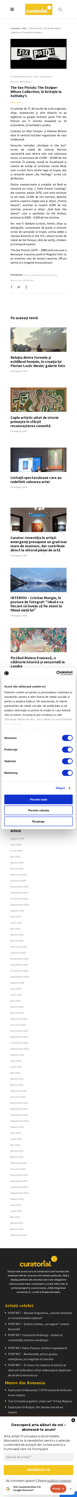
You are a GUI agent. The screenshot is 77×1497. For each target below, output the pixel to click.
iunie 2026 (16, 850)
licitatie (51, 275)
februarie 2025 (18, 946)
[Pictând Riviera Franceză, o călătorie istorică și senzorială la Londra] (38, 640)
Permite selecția (38, 810)
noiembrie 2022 (19, 1108)
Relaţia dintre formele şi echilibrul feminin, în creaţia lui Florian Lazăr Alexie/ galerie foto (37, 361)
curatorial (15, 28)
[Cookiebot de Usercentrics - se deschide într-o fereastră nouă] (56, 673)
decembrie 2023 (19, 1030)
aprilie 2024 (17, 1006)
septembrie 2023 (19, 1048)
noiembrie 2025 (19, 892)
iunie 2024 (16, 994)
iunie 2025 (16, 922)
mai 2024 (15, 1000)
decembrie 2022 (19, 1102)
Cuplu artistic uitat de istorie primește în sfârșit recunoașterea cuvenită (34, 421)
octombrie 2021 (19, 1187)
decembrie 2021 (19, 1175)
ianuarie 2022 (18, 1169)
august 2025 (17, 910)
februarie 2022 (18, 1163)
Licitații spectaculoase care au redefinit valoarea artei (35, 479)
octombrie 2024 (19, 970)
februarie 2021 (18, 1235)
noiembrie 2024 (19, 964)
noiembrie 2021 (19, 1181)
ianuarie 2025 (18, 952)
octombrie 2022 (19, 1114)
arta (26, 275)
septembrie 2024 (19, 976)
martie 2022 (17, 1157)
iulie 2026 (15, 844)
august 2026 (17, 838)
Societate (45, 76)
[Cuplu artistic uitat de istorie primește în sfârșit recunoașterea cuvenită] (38, 399)
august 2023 (17, 1054)
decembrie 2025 (19, 886)
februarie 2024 (18, 1018)
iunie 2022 (16, 1138)
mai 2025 (15, 928)
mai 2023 (15, 1072)
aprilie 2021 (17, 1223)
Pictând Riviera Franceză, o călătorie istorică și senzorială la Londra (37, 661)
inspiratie (37, 275)
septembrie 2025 (19, 904)
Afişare (60, 788)
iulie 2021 (15, 1205)
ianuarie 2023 (18, 1096)
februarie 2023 (18, 1090)
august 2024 (17, 982)
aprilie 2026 (17, 862)
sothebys (28, 280)
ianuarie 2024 (18, 1024)
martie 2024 (17, 1012)
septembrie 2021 (19, 1193)
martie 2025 (17, 940)
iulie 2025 (15, 916)
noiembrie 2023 (19, 1036)
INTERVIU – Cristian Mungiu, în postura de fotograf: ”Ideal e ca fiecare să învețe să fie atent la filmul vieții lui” (36, 603)
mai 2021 (15, 1217)
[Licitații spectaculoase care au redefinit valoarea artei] (38, 460)
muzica (15, 280)
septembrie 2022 (19, 1120)
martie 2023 (17, 1084)
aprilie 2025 (17, 934)
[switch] (67, 749)
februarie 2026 (18, 874)
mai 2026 (15, 856)
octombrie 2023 (19, 1042)
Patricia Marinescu (21, 81)
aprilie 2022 (17, 1151)
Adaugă (56, 1488)
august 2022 (17, 1126)
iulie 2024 (15, 988)
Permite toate (38, 799)
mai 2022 (15, 1144)
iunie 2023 (16, 1066)
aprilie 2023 (17, 1078)
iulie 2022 (15, 1132)
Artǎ (24, 28)
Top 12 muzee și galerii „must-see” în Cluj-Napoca (40, 1401)
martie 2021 (17, 1229)
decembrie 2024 (19, 958)
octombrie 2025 (19, 898)
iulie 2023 (15, 1060)
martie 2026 (17, 868)
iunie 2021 (16, 1211)
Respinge (38, 821)
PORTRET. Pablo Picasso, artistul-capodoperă (37, 1348)
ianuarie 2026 (18, 880)
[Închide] (70, 1488)
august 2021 (17, 1199)
